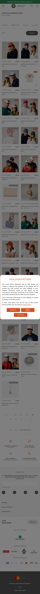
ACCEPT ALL (20, 315)
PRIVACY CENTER (27, 309)
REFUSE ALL (13, 310)
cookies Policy (27, 304)
